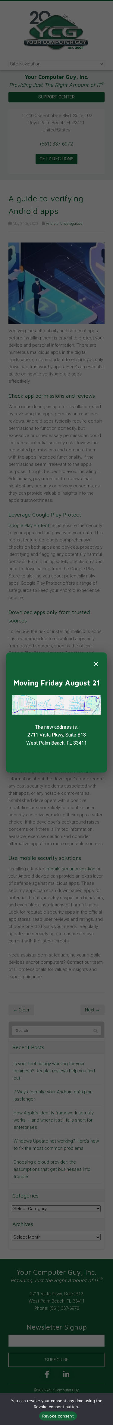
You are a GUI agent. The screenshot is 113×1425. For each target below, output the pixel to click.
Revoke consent (58, 1416)
